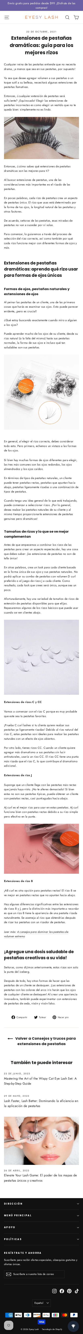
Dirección (13, 1203)
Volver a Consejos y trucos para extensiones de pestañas (45, 1041)
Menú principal (18, 1215)
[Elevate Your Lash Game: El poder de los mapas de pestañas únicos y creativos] (41, 1141)
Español (38, 1303)
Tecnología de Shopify (52, 1329)
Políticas (13, 1239)
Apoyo (10, 1227)
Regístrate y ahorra (23, 1253)
